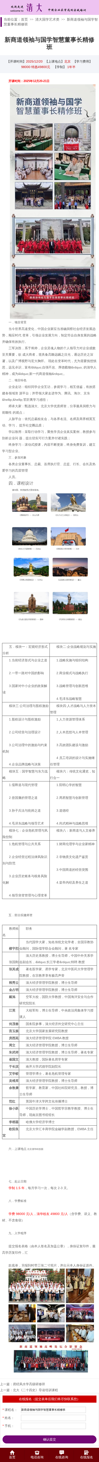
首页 (24, 19)
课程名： (10, 1410)
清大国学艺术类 (47, 19)
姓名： (8, 1418)
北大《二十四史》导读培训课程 (35, 1390)
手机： (8, 1426)
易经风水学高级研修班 (29, 1384)
